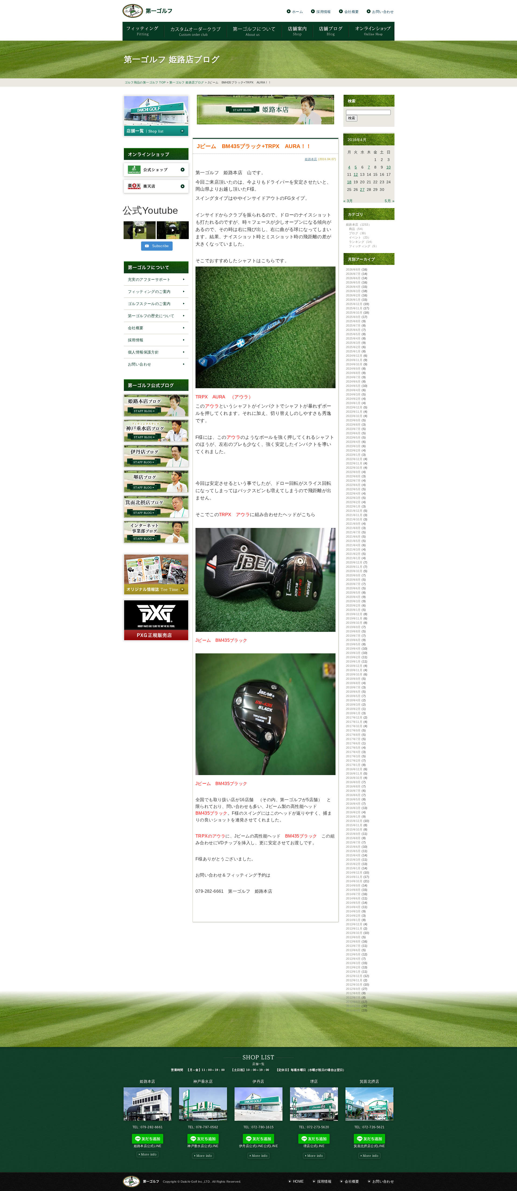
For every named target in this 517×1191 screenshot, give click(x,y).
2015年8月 (353, 838)
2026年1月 (353, 299)
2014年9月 (353, 885)
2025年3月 (353, 342)
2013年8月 (353, 941)
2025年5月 (353, 334)
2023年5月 (353, 437)
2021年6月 (353, 536)
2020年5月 (353, 592)
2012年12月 (354, 976)
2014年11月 (354, 876)
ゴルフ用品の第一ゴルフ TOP (145, 82)
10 (388, 167)
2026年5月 (353, 282)
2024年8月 (353, 372)
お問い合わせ (383, 11)
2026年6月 (353, 278)
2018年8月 (353, 683)
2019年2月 (353, 657)
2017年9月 (353, 730)
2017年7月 (353, 739)
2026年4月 (353, 286)
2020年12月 (354, 562)
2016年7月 (353, 790)
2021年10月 (354, 519)
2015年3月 (353, 859)
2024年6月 (353, 381)
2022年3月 (353, 497)
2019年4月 (353, 648)
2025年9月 (353, 316)
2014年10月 (354, 881)
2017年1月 (353, 764)
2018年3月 (353, 704)
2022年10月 (354, 467)
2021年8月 (353, 528)
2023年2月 (353, 450)
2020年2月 (353, 605)
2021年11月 (354, 515)
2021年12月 (354, 510)
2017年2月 (353, 760)
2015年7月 (353, 842)
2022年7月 (353, 480)
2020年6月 (353, 588)
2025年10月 (354, 312)
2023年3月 (353, 446)
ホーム (297, 11)
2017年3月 (353, 756)
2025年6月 (353, 329)
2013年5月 (353, 954)
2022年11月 (354, 463)
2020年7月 (353, 584)
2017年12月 (354, 717)
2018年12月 (354, 665)
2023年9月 (353, 420)
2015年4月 (353, 855)
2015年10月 (354, 829)
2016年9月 (353, 782)
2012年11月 (354, 980)
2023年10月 (354, 416)
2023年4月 (353, 441)
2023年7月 (353, 428)
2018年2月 (353, 708)
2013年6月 (353, 950)
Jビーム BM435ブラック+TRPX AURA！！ (254, 146)
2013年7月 (353, 945)
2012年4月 (353, 1010)
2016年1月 (353, 816)
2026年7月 (353, 273)
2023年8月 (353, 424)
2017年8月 (353, 734)
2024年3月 (353, 394)
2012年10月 (354, 984)
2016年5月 (353, 799)
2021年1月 (353, 558)
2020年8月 (353, 579)
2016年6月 (353, 795)
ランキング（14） (361, 241)
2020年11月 (354, 566)
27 (362, 189)
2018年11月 (354, 670)
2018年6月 (353, 691)
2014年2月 (353, 915)
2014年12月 (354, 872)
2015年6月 (353, 846)
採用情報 (323, 11)
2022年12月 (354, 459)
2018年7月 (353, 687)
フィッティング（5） (363, 246)
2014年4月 (353, 907)
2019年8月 (353, 631)
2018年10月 (354, 674)
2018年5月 (353, 696)
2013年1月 (353, 971)
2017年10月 (354, 726)
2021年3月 (353, 549)
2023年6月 (353, 433)
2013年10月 (354, 932)
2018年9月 (353, 678)
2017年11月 (354, 721)
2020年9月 (353, 575)
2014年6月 (353, 898)
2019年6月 (353, 640)
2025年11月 (354, 308)
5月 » (389, 201)
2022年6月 (353, 484)
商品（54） (357, 228)
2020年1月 (353, 609)
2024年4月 (353, 390)
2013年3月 (353, 963)
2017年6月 (353, 743)
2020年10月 (354, 571)
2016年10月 (354, 777)
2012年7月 (353, 997)
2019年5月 (353, 644)
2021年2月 (353, 553)
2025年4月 (353, 338)
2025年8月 (353, 321)
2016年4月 (353, 803)
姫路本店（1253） (358, 224)
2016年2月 (353, 812)
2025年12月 (354, 304)
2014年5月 (353, 902)
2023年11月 (354, 411)
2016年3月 (353, 808)
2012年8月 (353, 993)
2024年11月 (354, 360)
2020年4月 (353, 596)
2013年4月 (353, 958)
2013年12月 (354, 924)
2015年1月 (353, 868)
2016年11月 (354, 773)
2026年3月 (353, 291)
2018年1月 (353, 713)
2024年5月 (353, 385)
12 (356, 174)
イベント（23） (360, 237)
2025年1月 (353, 351)
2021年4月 (353, 545)
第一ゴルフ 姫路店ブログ (186, 82)
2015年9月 (353, 833)
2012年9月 (353, 988)
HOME (298, 1181)
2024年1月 (353, 403)
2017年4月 (353, 752)
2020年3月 (353, 601)
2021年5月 (353, 540)
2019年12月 (354, 614)
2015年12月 (354, 820)
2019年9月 (353, 627)
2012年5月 (353, 1006)
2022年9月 (353, 472)
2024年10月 (354, 364)
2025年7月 (353, 325)
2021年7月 (353, 532)
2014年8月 (353, 889)
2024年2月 (353, 398)
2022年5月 (353, 489)
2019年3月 (353, 652)
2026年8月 (353, 269)
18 (349, 182)
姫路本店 (311, 159)
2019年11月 (354, 618)
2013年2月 (353, 967)
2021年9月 (353, 523)
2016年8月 (353, 786)
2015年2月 (353, 864)
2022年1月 (353, 506)
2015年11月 (354, 825)
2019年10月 (354, 622)
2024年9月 (353, 368)
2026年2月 (353, 295)
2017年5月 (353, 747)
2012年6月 (353, 1001)
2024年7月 (353, 377)
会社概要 (351, 11)
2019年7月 (353, 635)
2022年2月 (353, 502)
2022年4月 (353, 493)
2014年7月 (353, 894)
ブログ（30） (358, 233)
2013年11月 (354, 928)
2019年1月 (353, 661)
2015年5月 (353, 851)
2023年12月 (354, 407)
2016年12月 (354, 769)
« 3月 (348, 201)
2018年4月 (353, 700)
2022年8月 (353, 476)
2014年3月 (353, 911)
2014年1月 (353, 920)
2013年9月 (353, 937)
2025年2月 (353, 347)
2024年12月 (354, 355)
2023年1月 (353, 454)
